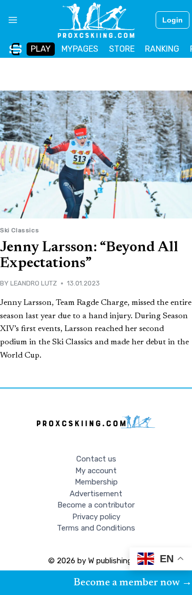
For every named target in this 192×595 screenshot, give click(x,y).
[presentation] (96, 154)
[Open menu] (9, 20)
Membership (96, 482)
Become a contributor (96, 505)
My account (96, 470)
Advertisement (96, 493)
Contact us (96, 459)
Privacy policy (96, 516)
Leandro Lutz (33, 283)
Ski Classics (19, 230)
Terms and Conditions (96, 528)
